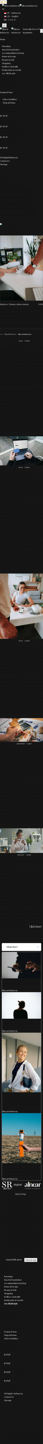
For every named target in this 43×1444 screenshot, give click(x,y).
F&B (6, 1309)
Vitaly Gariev (20, 855)
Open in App (30, 1260)
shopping (6, 63)
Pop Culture (9, 1312)
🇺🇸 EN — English (11, 16)
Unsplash (27, 341)
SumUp (21, 341)
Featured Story (6, 92)
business (6, 89)
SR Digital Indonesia (9, 157)
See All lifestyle (9, 73)
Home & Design (11, 1286)
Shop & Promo (8, 103)
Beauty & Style (10, 1290)
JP (7, 116)
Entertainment (10, 1316)
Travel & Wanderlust (13, 1280)
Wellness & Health (12, 1297)
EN (4, 116)
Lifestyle (8, 1273)
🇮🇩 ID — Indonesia (12, 13)
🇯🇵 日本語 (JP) (10, 20)
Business (4, 304)
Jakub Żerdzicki (21, 744)
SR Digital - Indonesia (13, 1393)
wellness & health (10, 66)
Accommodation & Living (15, 1283)
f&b (4, 79)
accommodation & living (13, 53)
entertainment (8, 85)
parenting (6, 46)
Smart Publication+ (14, 1259)
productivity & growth (11, 70)
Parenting (8, 1276)
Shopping (8, 1293)
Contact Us (9, 1397)
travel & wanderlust (10, 49)
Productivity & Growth (13, 1300)
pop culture (7, 82)
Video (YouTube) (9, 99)
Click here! (35, 926)
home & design (9, 56)
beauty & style (8, 60)
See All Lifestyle (11, 1303)
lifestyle (5, 43)
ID (1, 116)
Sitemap (3, 164)
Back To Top (20, 1194)
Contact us (5, 161)
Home (3, 39)
